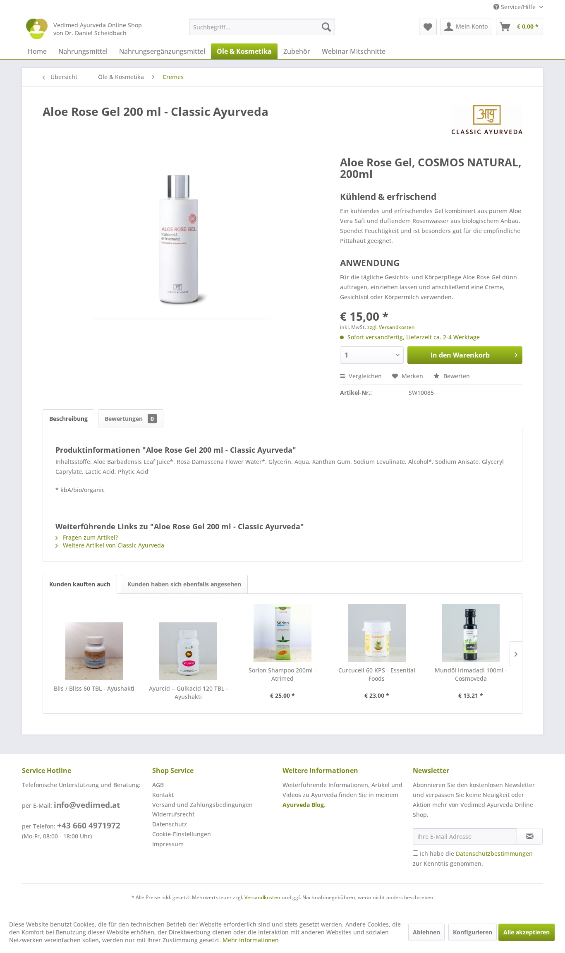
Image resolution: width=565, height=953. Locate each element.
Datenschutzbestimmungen (494, 853)
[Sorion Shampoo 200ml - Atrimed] (282, 633)
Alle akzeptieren (526, 932)
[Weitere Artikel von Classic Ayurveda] (487, 119)
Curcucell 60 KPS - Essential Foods (376, 674)
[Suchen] (326, 27)
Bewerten (456, 376)
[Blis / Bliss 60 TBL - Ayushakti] (94, 651)
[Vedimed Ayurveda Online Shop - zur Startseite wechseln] (37, 29)
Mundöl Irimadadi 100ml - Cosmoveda (471, 674)
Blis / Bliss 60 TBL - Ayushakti (94, 688)
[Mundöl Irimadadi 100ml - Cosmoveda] (471, 633)
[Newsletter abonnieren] (530, 836)
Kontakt (163, 795)
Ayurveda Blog (303, 805)
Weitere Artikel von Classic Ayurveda (112, 545)
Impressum (168, 844)
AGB (158, 785)
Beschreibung (68, 418)
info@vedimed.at (87, 804)
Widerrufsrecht (173, 814)
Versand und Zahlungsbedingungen (202, 805)
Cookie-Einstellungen (181, 834)
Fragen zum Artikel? (89, 537)
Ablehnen (426, 932)
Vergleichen (364, 376)
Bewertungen (129, 418)
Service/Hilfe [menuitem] (518, 7)
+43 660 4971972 (88, 825)
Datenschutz (169, 824)
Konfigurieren (472, 932)
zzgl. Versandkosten (391, 327)
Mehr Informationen (251, 940)
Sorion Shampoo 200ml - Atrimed (282, 674)
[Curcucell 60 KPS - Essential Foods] (377, 633)
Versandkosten (262, 897)
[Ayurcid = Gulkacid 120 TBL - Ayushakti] (189, 651)
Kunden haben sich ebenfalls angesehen (184, 584)
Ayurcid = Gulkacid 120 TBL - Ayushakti (188, 692)
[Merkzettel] (428, 27)
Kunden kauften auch (79, 584)
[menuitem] (262, 27)
